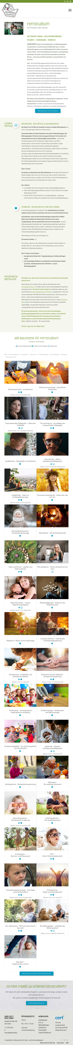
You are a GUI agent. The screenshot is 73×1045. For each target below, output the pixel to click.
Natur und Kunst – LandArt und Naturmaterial (20, 568)
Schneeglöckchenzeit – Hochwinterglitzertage (20, 532)
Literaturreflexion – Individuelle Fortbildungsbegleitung (52, 639)
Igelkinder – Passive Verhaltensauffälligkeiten (52, 750)
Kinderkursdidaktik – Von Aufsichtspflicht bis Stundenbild (20, 747)
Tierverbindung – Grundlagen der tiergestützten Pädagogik (52, 424)
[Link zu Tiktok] (70, 1)
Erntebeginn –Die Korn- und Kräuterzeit (20, 855)
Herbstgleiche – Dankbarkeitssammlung (20, 784)
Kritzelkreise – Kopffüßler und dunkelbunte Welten (20, 678)
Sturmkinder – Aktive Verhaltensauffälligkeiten (52, 462)
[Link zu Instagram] (67, 1)
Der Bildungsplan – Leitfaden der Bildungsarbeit (52, 929)
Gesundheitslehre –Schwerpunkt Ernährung (20, 821)
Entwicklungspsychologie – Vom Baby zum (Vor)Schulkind (20, 893)
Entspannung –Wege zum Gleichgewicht (52, 893)
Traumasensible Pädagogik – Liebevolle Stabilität (20, 426)
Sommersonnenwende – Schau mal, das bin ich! (52, 496)
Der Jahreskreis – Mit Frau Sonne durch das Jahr (20, 927)
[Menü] (70, 10)
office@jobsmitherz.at (28, 287)
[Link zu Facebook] (65, 1)
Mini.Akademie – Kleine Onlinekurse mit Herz (52, 568)
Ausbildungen (42, 1020)
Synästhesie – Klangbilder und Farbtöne (20, 461)
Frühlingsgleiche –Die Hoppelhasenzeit (52, 819)
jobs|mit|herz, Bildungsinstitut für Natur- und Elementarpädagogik (24, 1040)
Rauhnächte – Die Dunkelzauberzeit (52, 533)
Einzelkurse (42, 1027)
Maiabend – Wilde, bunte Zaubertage (20, 640)
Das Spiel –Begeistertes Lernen (20, 963)
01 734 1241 (9, 1027)
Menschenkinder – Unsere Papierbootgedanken (20, 606)
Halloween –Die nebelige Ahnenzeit (52, 783)
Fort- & (40, 1022)
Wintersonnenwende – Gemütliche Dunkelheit (52, 388)
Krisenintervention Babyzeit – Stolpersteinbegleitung (52, 678)
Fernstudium (42, 1030)
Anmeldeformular (57, 188)
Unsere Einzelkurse (44, 1032)
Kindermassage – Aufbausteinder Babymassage (52, 711)
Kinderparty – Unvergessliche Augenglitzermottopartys (20, 711)
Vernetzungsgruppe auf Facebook (41, 292)
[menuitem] (70, 10)
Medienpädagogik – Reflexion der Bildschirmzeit (52, 604)
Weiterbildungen (43, 1025)
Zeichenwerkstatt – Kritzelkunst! (20, 392)
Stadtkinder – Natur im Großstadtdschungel (20, 498)
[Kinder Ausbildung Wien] (10, 10)
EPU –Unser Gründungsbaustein (52, 855)
